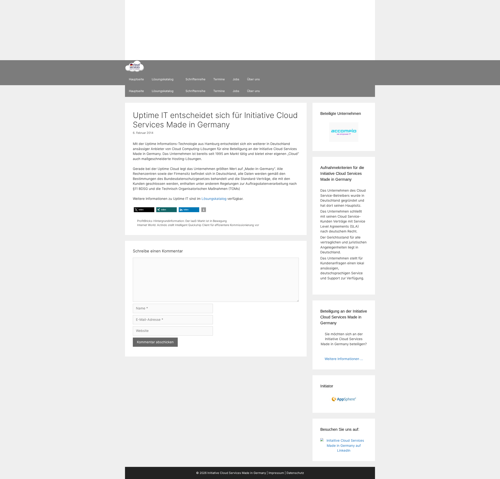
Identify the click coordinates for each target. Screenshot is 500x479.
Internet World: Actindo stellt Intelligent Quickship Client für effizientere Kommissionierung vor (198, 225)
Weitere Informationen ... (344, 359)
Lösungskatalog (162, 79)
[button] (144, 209)
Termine (219, 79)
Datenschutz (295, 473)
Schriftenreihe (195, 79)
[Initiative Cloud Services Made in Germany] (134, 66)
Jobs (236, 79)
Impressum (276, 473)
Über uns (253, 79)
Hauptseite (136, 79)
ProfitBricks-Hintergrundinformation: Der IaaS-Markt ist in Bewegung (182, 221)
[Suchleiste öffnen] (369, 79)
